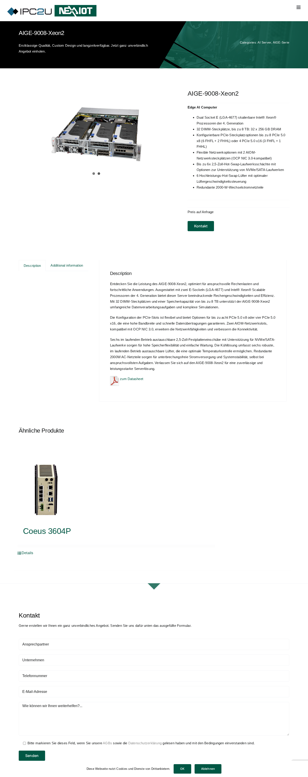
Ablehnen (208, 768)
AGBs (107, 743)
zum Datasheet (131, 379)
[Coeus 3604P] (46, 489)
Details (27, 553)
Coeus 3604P (47, 531)
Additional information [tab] (67, 265)
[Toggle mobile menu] (299, 7)
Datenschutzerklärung (145, 743)
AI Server (264, 42)
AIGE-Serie (281, 42)
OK (182, 768)
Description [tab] (32, 265)
